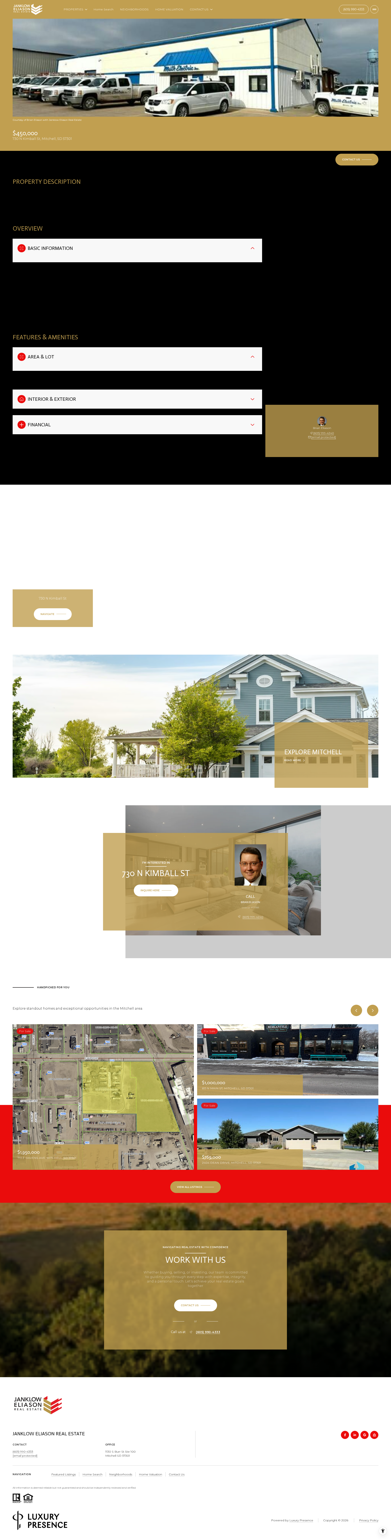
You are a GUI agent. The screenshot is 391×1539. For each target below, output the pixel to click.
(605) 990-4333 (208, 1332)
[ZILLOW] (374, 1435)
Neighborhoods (120, 1474)
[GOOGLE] (364, 1435)
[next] (372, 1010)
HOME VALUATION (169, 9)
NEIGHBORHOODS (134, 9)
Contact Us (354, 9)
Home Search (103, 9)
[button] (356, 159)
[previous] (356, 1010)
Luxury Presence (301, 1520)
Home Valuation (150, 1474)
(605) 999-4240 (323, 433)
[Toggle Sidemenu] (374, 9)
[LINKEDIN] (355, 1435)
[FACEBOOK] (345, 1435)
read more (292, 760)
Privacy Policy (368, 1520)
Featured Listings (63, 1474)
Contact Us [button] (177, 1474)
